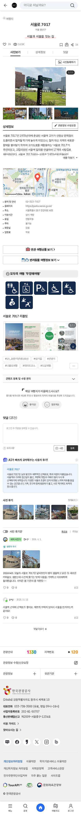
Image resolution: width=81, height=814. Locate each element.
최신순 (64, 531)
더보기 (73, 366)
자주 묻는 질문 (39, 775)
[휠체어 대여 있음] (69, 288)
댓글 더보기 (39, 629)
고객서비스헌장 (56, 768)
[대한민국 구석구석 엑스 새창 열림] (37, 742)
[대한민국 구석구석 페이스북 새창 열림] (17, 742)
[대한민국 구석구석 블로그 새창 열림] (7, 742)
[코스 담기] (65, 44)
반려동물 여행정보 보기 (43, 260)
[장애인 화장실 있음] (12, 288)
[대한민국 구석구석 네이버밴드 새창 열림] (56, 742)
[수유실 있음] (12, 302)
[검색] (72, 5)
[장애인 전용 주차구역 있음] (40, 288)
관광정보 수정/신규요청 (15, 662)
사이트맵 (55, 775)
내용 (68, 157)
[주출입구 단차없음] (54, 288)
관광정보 (8, 673)
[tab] (10, 808)
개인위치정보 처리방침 (16, 768)
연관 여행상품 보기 (41, 249)
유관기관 (49, 673)
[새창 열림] (12, 785)
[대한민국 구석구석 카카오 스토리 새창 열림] (27, 742)
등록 (72, 448)
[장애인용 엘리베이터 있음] (26, 288)
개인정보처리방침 (13, 761)
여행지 (9, 18)
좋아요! (32, 404)
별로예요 (55, 404)
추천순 (75, 531)
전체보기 (72, 500)
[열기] (73, 379)
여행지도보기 (73, 173)
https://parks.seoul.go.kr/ (39, 206)
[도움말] (4, 448)
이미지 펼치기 (73, 346)
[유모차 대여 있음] (26, 302)
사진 (61, 448)
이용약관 (31, 761)
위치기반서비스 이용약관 (53, 761)
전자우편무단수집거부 (15, 775)
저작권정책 (38, 768)
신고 (76, 587)
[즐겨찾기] (60, 44)
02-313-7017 (33, 201)
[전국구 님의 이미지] (15, 113)
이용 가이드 (9, 723)
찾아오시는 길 (10, 730)
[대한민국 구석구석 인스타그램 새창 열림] (46, 742)
